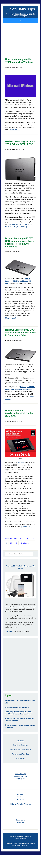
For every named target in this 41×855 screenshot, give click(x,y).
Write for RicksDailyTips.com (20, 804)
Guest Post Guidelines (20, 745)
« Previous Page (11, 538)
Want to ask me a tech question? (20, 749)
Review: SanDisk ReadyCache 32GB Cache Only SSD (19, 413)
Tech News (20, 799)
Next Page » (24, 543)
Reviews (20, 797)
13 (27, 538)
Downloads (20, 822)
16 (11, 543)
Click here (15, 845)
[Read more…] (15, 130)
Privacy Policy (20, 758)
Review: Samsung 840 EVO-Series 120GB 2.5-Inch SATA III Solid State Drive (20, 333)
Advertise (20, 741)
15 (6, 543)
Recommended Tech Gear (20, 754)
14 (32, 538)
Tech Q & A (20, 794)
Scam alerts (20, 820)
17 (16, 543)
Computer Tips (20, 774)
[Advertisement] (20, 664)
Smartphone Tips (20, 776)
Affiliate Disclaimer (20, 838)
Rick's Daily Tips (20, 8)
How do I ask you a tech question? (17, 707)
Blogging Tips (20, 778)
